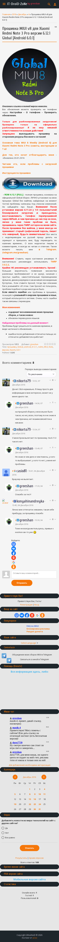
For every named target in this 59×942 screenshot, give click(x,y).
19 (15, 804)
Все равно (10, 837)
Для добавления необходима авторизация (29, 765)
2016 (14, 14)
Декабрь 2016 (29, 777)
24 (40, 804)
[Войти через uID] (13, 544)
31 (40, 809)
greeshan (34, 344)
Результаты (21, 858)
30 (35, 809)
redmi (40, 347)
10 (40, 794)
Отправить (22, 583)
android (27, 347)
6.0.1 (18, 350)
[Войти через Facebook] (13, 553)
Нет (7, 832)
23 (35, 804)
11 (44, 794)
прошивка (11, 347)
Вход (36, 604)
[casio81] (6, 472)
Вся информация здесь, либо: (29, 671)
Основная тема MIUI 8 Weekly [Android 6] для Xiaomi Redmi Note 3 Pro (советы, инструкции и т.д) (29, 145)
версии (5, 350)
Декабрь (22, 14)
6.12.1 (34, 347)
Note (51, 347)
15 (30, 799)
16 (35, 799)
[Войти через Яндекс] (13, 557)
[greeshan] (9, 404)
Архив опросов (36, 858)
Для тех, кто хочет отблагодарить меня (28, 155)
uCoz (35, 937)
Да (6, 828)
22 (30, 804)
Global (20, 347)
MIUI (46, 347)
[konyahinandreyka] (6, 501)
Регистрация (26, 604)
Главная (6, 14)
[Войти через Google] (13, 562)
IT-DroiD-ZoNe (17, 4)
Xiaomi (13, 350)
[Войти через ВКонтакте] (13, 548)
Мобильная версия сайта (29, 879)
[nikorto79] (6, 382)
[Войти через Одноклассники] (13, 567)
